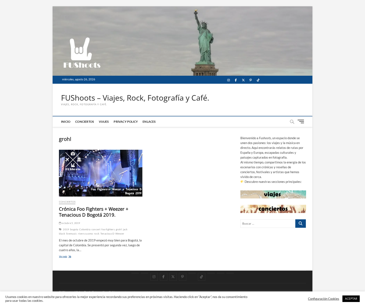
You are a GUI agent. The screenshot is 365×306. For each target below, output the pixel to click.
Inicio (65, 121)
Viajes (104, 121)
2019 (66, 229)
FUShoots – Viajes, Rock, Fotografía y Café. (135, 97)
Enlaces (149, 121)
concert (95, 229)
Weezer (119, 233)
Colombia (84, 229)
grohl (119, 229)
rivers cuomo (85, 233)
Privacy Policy (126, 121)
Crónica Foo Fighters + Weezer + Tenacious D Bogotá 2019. (93, 212)
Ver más (68, 257)
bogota (74, 229)
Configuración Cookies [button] (323, 299)
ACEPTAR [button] (351, 298)
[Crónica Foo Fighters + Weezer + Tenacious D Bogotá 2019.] (100, 173)
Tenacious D (107, 233)
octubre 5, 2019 (70, 223)
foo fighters (107, 229)
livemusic (71, 233)
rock (96, 233)
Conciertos (84, 121)
